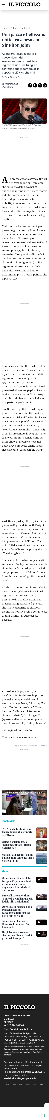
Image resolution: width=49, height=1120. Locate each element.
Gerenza (9, 1018)
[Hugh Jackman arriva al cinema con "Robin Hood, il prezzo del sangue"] (41, 934)
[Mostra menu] (3, 3)
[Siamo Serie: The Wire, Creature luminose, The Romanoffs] (41, 922)
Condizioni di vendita (17, 1015)
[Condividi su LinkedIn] (35, 85)
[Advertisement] (24, 16)
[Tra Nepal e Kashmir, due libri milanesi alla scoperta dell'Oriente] (41, 832)
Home (5, 28)
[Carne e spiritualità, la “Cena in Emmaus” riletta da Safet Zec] (41, 845)
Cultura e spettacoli (20, 28)
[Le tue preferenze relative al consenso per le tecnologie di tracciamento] (44, 1115)
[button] (24, 801)
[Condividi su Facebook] (30, 85)
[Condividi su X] (40, 85)
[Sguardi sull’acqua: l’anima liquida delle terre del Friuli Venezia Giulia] (41, 858)
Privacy (8, 1022)
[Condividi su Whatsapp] (45, 85)
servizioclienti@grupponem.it (20, 1078)
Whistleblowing (14, 1025)
